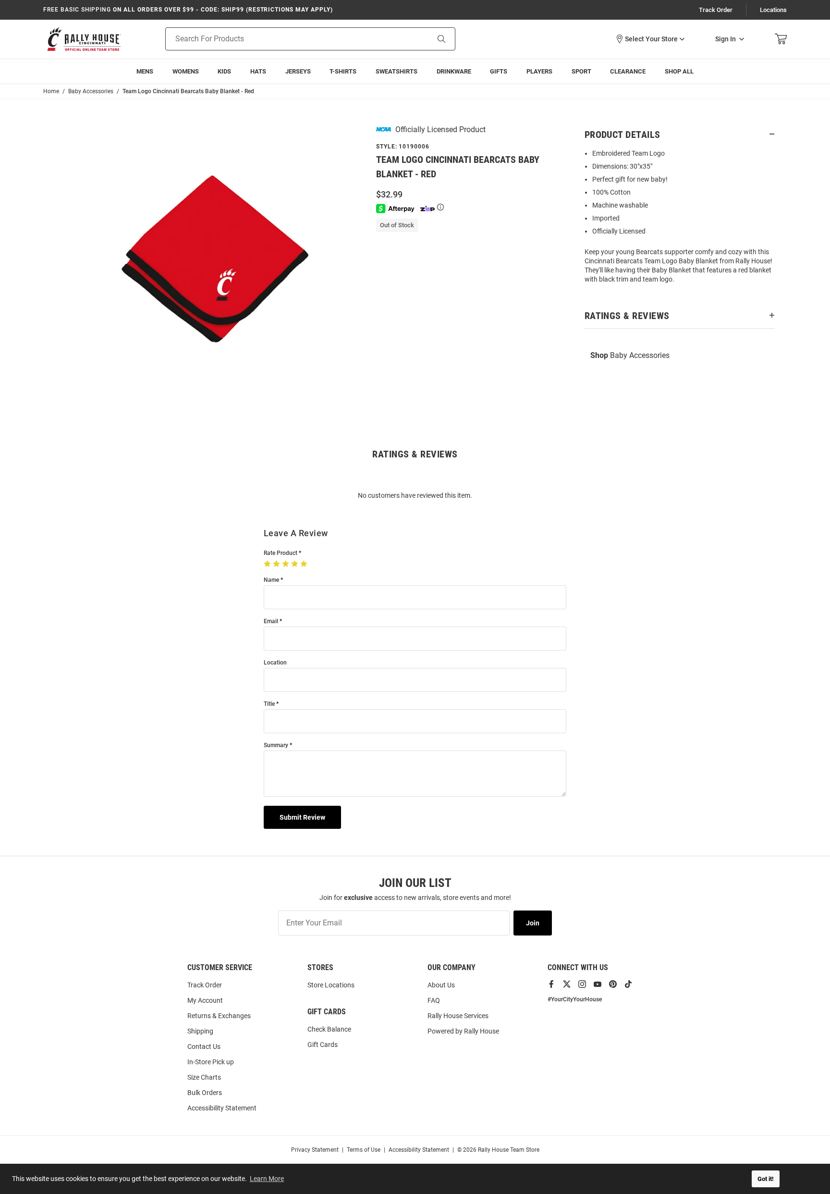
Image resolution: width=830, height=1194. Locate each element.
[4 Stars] (295, 564)
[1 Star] (268, 564)
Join (532, 923)
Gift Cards (322, 1044)
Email (271, 621)
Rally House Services (457, 1016)
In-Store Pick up (210, 1062)
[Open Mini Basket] (781, 39)
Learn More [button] (267, 1178)
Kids (224, 71)
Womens (185, 71)
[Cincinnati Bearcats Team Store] (84, 39)
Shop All (679, 71)
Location (275, 663)
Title (269, 704)
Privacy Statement (315, 1149)
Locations (773, 9)
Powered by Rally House (463, 1031)
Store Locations (330, 985)
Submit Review (302, 817)
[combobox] (285, 39)
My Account (205, 1000)
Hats (258, 71)
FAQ (433, 1000)
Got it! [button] (765, 1178)
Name (271, 580)
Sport (581, 71)
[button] (649, 39)
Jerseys (298, 71)
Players (539, 71)
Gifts (498, 71)
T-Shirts (343, 71)
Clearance (628, 71)
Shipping (200, 1031)
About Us (441, 985)
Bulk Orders (204, 1092)
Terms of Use (363, 1149)
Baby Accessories (630, 355)
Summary (276, 745)
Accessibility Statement (221, 1108)
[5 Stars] (304, 564)
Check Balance (329, 1029)
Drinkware (454, 71)
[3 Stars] (286, 564)
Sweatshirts (396, 71)
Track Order (715, 9)
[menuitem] (539, 71)
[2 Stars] (277, 564)
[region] (679, 219)
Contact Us (203, 1046)
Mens (144, 71)
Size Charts (204, 1077)
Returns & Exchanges (219, 1016)
